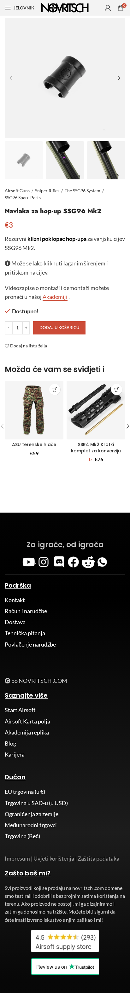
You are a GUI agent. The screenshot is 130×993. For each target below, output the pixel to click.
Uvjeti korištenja (53, 858)
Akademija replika (27, 732)
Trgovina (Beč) (22, 836)
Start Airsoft (20, 709)
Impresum (17, 858)
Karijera (15, 754)
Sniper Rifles (47, 190)
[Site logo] (65, 7)
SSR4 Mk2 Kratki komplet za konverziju (96, 447)
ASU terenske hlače (34, 444)
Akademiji (55, 296)
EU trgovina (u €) (25, 791)
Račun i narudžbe (26, 610)
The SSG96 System (82, 190)
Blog (10, 743)
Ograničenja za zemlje (31, 813)
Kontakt (15, 599)
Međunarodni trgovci (31, 825)
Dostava (15, 621)
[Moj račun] (108, 8)
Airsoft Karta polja (27, 721)
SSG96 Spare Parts (23, 197)
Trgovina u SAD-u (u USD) (36, 802)
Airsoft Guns (17, 190)
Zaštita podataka (98, 858)
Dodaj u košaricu (59, 327)
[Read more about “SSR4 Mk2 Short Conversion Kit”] (116, 389)
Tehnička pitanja (25, 633)
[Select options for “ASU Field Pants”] (54, 389)
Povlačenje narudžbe (30, 644)
